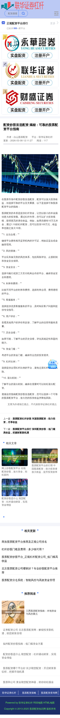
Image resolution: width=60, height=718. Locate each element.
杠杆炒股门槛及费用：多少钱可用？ (23, 549)
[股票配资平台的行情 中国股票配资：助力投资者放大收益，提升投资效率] (45, 455)
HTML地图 (48, 702)
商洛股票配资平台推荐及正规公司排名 (24, 541)
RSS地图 (38, 702)
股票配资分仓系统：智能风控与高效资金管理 (28, 580)
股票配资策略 (29, 692)
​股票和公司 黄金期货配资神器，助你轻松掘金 (28, 682)
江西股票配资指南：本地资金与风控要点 (41, 612)
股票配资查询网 (49, 692)
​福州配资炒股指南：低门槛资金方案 (23, 643)
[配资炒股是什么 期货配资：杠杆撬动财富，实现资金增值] (15, 487)
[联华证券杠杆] (22, 5)
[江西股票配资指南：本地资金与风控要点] (13, 612)
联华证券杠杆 (9, 692)
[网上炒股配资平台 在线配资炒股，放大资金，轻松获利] (15, 457)
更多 (53, 23)
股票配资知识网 (38, 708)
